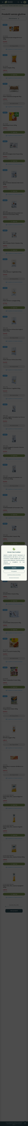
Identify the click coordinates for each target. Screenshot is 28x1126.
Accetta (14, 568)
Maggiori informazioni (14, 577)
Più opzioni (14, 571)
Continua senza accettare (14, 575)
